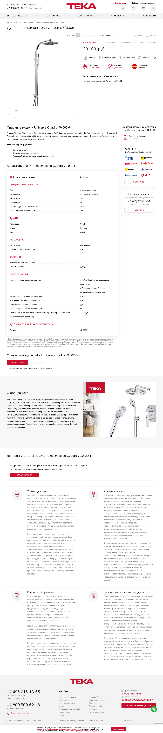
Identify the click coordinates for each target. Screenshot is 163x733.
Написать (139, 210)
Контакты (93, 709)
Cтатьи (62, 715)
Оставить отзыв (17, 363)
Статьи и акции (121, 3)
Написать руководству (139, 706)
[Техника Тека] (81, 6)
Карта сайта (126, 721)
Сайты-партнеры (96, 712)
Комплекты (118, 16)
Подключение (65, 700)
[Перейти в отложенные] (123, 8)
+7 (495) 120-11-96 (139, 201)
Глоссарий (93, 697)
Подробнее (138, 182)
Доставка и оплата (67, 697)
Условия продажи (67, 703)
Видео (92, 703)
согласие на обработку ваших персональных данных (56, 729)
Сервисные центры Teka (69, 709)
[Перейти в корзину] (143, 8)
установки (118, 68)
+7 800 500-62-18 (17, 8)
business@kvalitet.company (137, 699)
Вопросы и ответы (97, 700)
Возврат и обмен (96, 706)
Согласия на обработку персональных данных (82, 731)
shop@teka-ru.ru (131, 693)
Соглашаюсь (118, 729)
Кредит (62, 706)
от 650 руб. (94, 68)
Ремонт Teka (64, 712)
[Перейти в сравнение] (133, 8)
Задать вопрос (24, 475)
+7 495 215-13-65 (17, 4)
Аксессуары (85, 16)
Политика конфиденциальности (71, 721)
